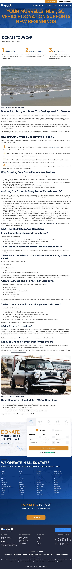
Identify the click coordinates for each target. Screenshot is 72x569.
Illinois (20, 471)
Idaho (2, 494)
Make (44, 434)
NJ (62, 544)
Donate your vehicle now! (18, 352)
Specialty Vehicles (23, 541)
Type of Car (32, 434)
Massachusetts (23, 486)
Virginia (56, 484)
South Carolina (58, 473)
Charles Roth (9, 396)
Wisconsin (56, 490)
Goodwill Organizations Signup (8, 544)
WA (70, 538)
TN (67, 540)
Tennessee (57, 477)
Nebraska (39, 473)
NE (62, 540)
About (60, 5)
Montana (39, 471)
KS (60, 538)
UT (67, 543)
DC (58, 537)
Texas (55, 479)
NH (63, 543)
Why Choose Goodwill (6, 538)
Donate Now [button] (51, 1)
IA (60, 537)
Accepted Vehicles (37, 5)
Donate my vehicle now (48, 448)
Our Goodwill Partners (6, 537)
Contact (39, 545)
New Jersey (39, 479)
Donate (39, 543)
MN (60, 544)
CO (55, 543)
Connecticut (4, 482)
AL (55, 537)
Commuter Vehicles (23, 537)
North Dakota (40, 486)
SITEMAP (25, 554)
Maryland (21, 484)
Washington (57, 486)
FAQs (55, 5)
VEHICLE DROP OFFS (48, 554)
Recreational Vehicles (24, 540)
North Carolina (40, 484)
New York (39, 482)
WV (70, 539)
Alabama (3, 471)
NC (65, 539)
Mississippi (21, 492)
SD (67, 539)
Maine (20, 482)
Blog (38, 541)
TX (67, 542)
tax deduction (38, 186)
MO (63, 538)
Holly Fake (9, 107)
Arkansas (3, 477)
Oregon (38, 492)
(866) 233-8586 (6, 58)
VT (67, 544)
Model (57, 434)
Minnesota (21, 490)
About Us (4, 535)
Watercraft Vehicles (23, 538)
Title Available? (60, 439)
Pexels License (20, 396)
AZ (55, 539)
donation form (54, 147)
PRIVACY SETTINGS (36, 557)
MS (63, 537)
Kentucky (21, 479)
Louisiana (21, 480)
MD (60, 542)
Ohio (38, 488)
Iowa (20, 475)
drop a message (31, 338)
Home (38, 537)
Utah (55, 480)
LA (60, 539)
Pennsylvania (40, 494)
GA (58, 540)
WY (70, 542)
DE (58, 538)
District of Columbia (6, 486)
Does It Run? (46, 439)
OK (65, 542)
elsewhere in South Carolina (48, 223)
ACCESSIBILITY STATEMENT (61, 554)
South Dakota (57, 475)
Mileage (31, 439)
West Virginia (57, 488)
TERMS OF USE (17, 554)
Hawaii (2, 492)
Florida (2, 488)
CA (55, 542)
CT (55, 544)
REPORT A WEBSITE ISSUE (35, 554)
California (3, 479)
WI (70, 540)
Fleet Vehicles (22, 543)
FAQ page (22, 338)
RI (67, 537)
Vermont (56, 482)
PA (65, 544)
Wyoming (56, 492)
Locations (48, 5)
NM (65, 537)
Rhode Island (57, 471)
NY (65, 538)
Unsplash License (19, 107)
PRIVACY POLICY (8, 554)
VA (70, 537)
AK (55, 538)
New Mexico (39, 480)
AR (55, 540)
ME (60, 540)
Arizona (3, 475)
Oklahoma (39, 490)
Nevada (38, 475)
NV (63, 542)
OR (65, 543)
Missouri (21, 494)
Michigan (21, 488)
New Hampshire (40, 477)
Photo (2, 107)
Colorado (3, 480)
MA (60, 543)
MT (63, 539)
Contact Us (67, 5)
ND (65, 540)
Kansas (20, 477)
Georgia (3, 490)
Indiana (20, 473)
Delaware (3, 484)
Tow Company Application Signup (9, 545)
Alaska (2, 473)
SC (67, 538)
